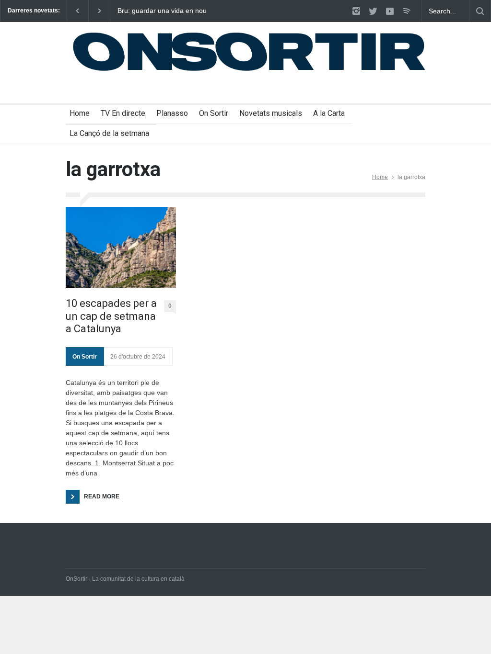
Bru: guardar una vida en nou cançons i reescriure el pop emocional (162, 11)
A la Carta (329, 113)
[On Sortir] (245, 66)
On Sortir (213, 113)
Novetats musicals (270, 113)
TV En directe (123, 113)
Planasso (172, 113)
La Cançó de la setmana (109, 133)
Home (80, 113)
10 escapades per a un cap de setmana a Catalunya (111, 316)
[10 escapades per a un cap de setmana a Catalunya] (121, 247)
